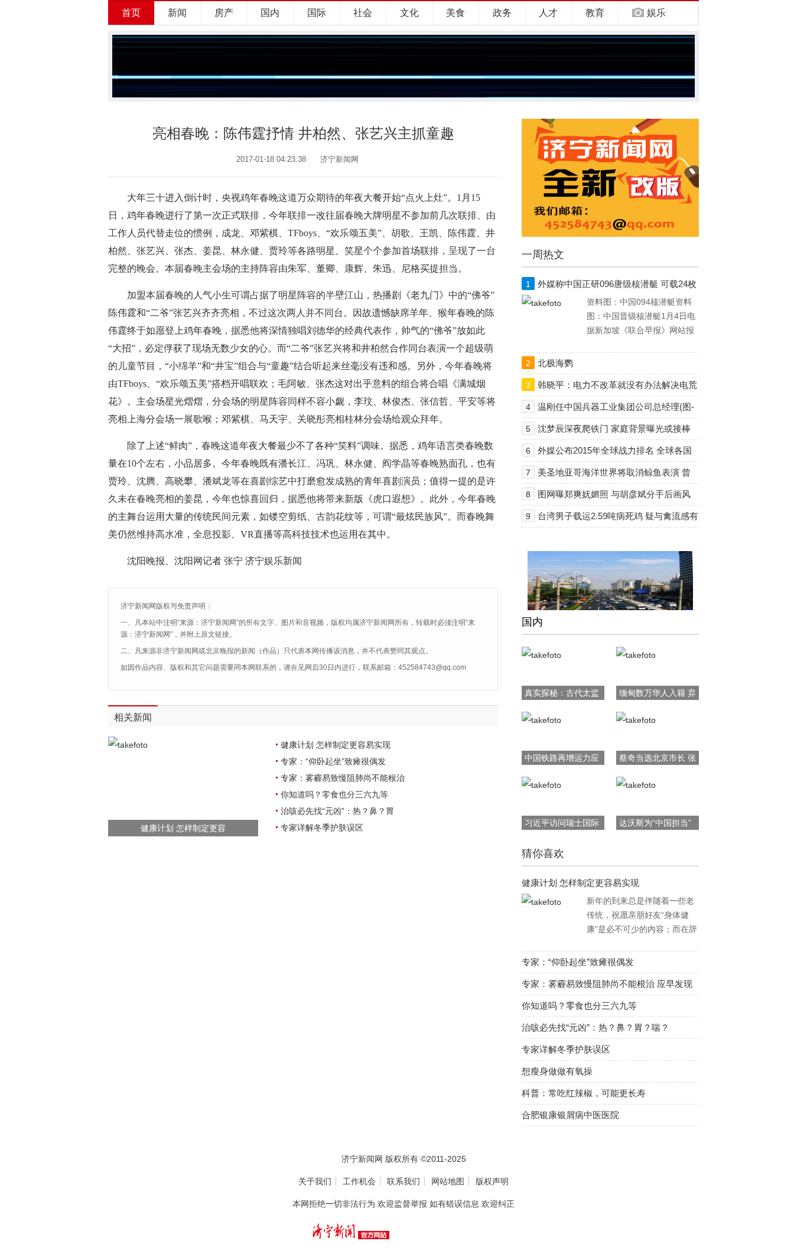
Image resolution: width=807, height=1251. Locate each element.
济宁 (254, 561)
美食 (455, 13)
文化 (409, 13)
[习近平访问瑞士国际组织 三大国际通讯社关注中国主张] (541, 785)
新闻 (177, 13)
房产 (223, 13)
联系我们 (403, 1181)
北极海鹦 (555, 363)
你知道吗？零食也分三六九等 (334, 794)
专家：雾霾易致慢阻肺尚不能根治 (343, 778)
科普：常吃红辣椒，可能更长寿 (584, 1093)
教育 (594, 13)
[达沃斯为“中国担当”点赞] (636, 785)
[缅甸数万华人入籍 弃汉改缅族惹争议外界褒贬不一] (636, 655)
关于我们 (314, 1181)
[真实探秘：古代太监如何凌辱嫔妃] (541, 655)
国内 (270, 13)
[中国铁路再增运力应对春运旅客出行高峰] (541, 720)
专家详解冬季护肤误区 (322, 827)
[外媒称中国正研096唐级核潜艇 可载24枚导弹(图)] (541, 303)
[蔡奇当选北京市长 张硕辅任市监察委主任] (636, 720)
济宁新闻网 (339, 159)
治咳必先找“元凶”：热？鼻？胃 (337, 811)
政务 (502, 13)
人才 (548, 13)
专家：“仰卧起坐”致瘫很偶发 (333, 761)
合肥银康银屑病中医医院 (570, 1115)
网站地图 (447, 1181)
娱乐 (656, 13)
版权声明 (492, 1181)
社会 (362, 13)
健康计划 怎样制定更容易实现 (336, 745)
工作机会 (359, 1181)
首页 (131, 13)
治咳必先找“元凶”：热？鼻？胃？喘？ (595, 1027)
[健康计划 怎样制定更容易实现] (541, 902)
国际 (316, 13)
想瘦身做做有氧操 (557, 1071)
